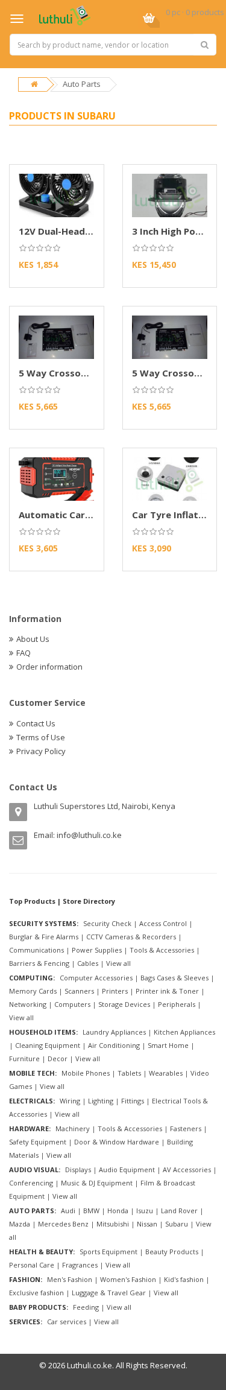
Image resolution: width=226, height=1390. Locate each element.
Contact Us (35, 723)
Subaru (176, 1223)
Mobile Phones (85, 1072)
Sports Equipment (108, 1251)
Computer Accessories (96, 977)
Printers (115, 990)
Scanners (79, 990)
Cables (87, 963)
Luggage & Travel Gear (109, 1292)
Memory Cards (33, 990)
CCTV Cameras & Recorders (131, 936)
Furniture (24, 1058)
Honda (117, 1210)
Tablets (129, 1072)
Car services (66, 1321)
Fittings (132, 1100)
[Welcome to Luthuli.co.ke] (64, 14)
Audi (68, 1210)
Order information (49, 666)
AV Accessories (187, 1169)
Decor (57, 1058)
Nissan (147, 1223)
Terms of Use (40, 737)
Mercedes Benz (63, 1223)
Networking (27, 1004)
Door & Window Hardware (116, 1141)
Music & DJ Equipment (97, 1182)
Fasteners (185, 1128)
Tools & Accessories (162, 949)
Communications (36, 949)
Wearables (166, 1072)
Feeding (86, 1307)
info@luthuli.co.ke (89, 835)
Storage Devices (124, 1004)
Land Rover (179, 1210)
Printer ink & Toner (167, 990)
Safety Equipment (37, 1141)
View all (118, 963)
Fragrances (80, 1264)
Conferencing (31, 1182)
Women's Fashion (128, 1279)
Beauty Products (171, 1251)
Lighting (100, 1100)
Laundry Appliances (114, 1031)
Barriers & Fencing (39, 963)
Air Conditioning (114, 1045)
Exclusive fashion (36, 1292)
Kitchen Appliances (184, 1031)
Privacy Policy (41, 751)
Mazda (19, 1223)
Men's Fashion (69, 1279)
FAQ (23, 652)
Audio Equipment (127, 1169)
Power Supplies (97, 949)
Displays (78, 1169)
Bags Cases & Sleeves (174, 977)
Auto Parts (82, 83)
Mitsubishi (112, 1223)
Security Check (107, 923)
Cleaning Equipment (47, 1045)
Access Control (163, 923)
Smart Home (168, 1045)
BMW (91, 1210)
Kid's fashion (184, 1279)
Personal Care (31, 1264)
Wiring (70, 1100)
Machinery (72, 1128)
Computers (72, 1004)
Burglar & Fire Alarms (43, 936)
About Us (32, 638)
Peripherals (176, 1004)
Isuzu (144, 1210)
